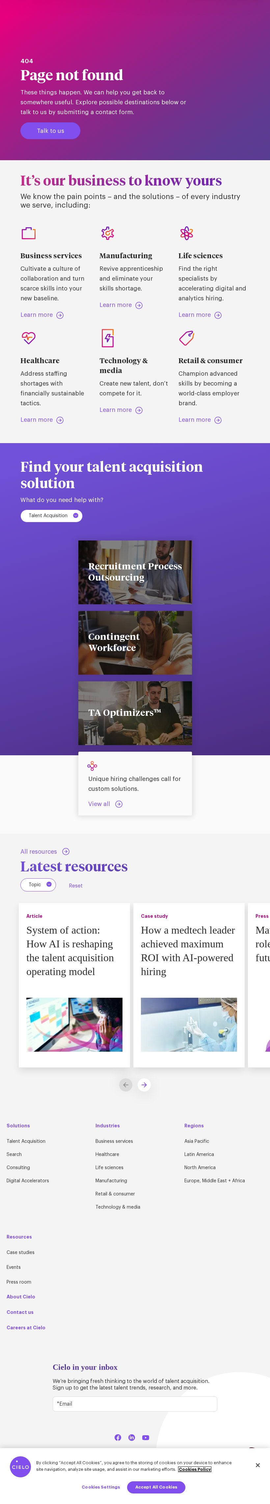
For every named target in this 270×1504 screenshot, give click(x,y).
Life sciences (109, 1168)
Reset (76, 886)
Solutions (18, 1125)
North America (200, 1168)
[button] (144, 1084)
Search (14, 1154)
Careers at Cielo (26, 1327)
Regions (194, 1125)
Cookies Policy (195, 1469)
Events (14, 1267)
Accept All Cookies (156, 1487)
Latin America (199, 1154)
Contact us (20, 1312)
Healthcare (107, 1154)
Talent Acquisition (48, 516)
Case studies (21, 1252)
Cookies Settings (101, 1487)
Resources (19, 1237)
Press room (19, 1282)
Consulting (18, 1168)
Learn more (36, 315)
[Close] (258, 1465)
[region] (135, 1476)
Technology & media (117, 1207)
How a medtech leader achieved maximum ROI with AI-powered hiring (188, 950)
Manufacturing (111, 1181)
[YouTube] (145, 1436)
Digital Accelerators (28, 1181)
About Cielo (21, 1296)
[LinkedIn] (132, 1436)
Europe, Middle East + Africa (214, 1181)
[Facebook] (118, 1436)
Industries (107, 1125)
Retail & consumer (115, 1194)
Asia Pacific (196, 1141)
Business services (114, 1141)
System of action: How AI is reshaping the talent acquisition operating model (70, 950)
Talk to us (50, 131)
